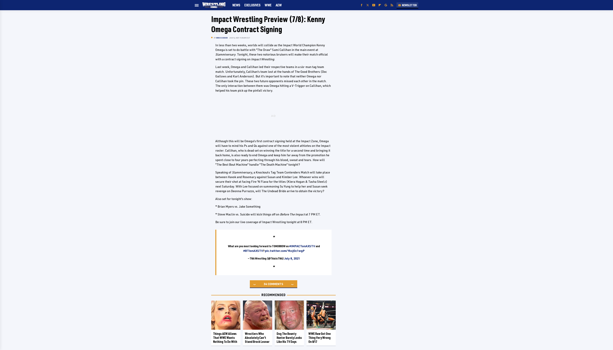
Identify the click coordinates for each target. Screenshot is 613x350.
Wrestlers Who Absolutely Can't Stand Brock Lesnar (257, 338)
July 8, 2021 (292, 258)
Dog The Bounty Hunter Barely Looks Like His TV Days (289, 338)
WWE (268, 5)
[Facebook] (361, 5)
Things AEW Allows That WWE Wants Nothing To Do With (225, 338)
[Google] (385, 5)
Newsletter (409, 5)
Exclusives (252, 5)
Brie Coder (222, 38)
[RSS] (391, 5)
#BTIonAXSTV (253, 251)
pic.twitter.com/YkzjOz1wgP (285, 251)
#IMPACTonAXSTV (302, 246)
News (236, 5)
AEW (279, 5)
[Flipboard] (379, 5)
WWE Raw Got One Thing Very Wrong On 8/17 (319, 338)
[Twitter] (367, 5)
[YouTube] (373, 5)
